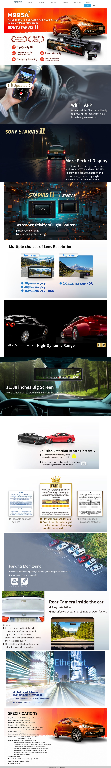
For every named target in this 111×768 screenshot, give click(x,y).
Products (41, 2)
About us (30, 2)
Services (53, 2)
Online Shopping (77, 2)
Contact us (65, 2)
